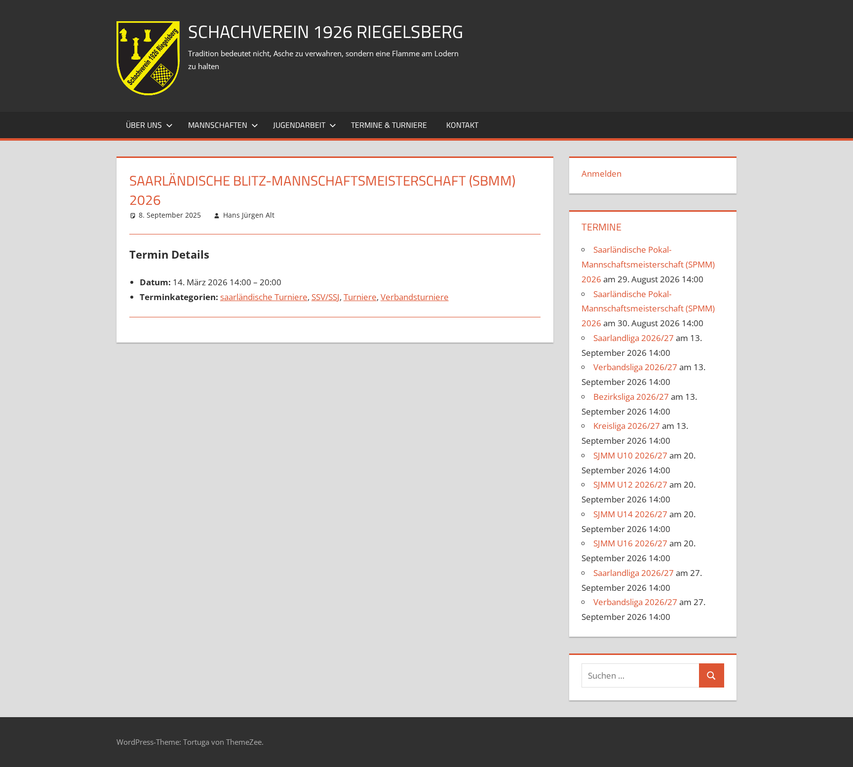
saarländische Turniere (264, 297)
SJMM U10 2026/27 (630, 455)
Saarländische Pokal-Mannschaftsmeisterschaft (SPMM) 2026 (648, 264)
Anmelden (601, 173)
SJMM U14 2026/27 (630, 514)
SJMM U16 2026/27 (630, 543)
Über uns (144, 125)
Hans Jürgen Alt (248, 215)
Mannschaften (217, 125)
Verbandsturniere (415, 297)
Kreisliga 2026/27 (626, 425)
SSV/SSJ (325, 297)
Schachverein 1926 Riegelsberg (325, 31)
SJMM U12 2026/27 (630, 484)
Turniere (360, 297)
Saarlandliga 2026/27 (633, 338)
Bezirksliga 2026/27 (631, 396)
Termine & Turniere (389, 125)
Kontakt (462, 125)
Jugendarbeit (299, 125)
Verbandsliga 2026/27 (635, 367)
